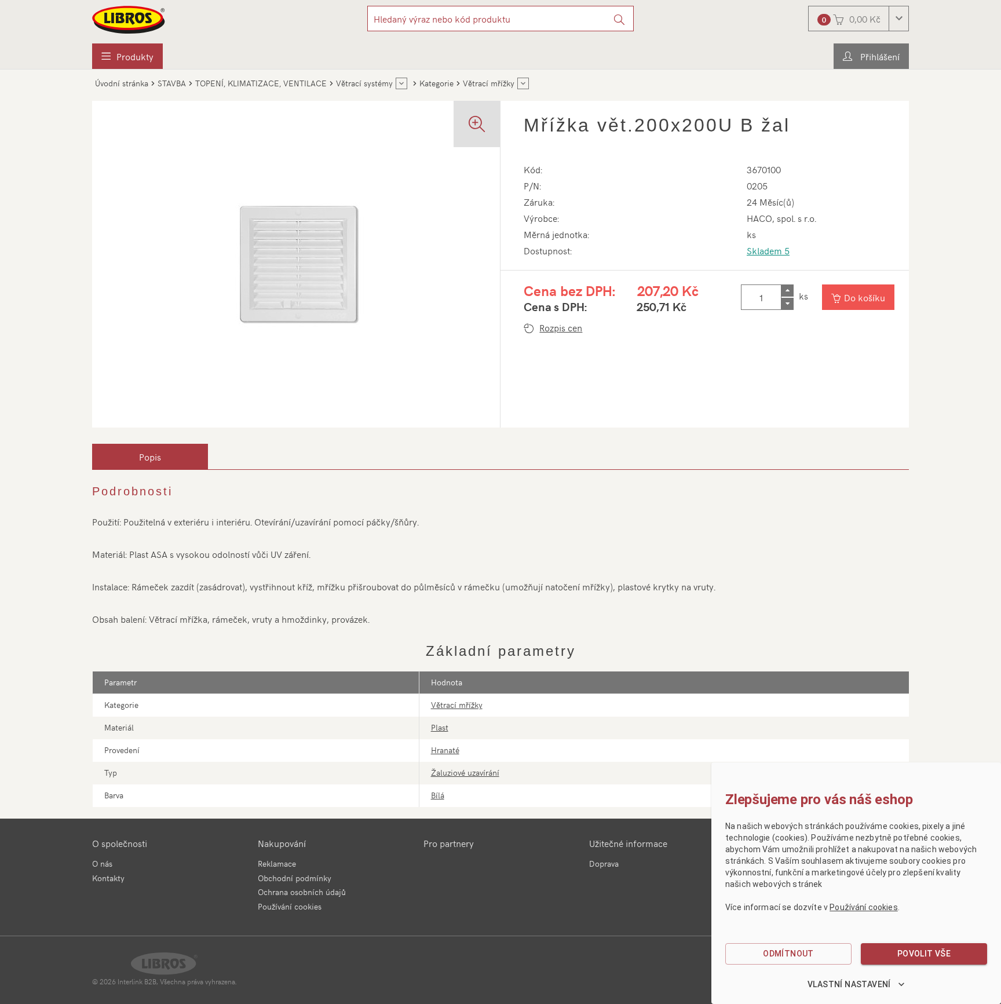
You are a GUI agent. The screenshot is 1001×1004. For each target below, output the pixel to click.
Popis (150, 456)
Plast (439, 727)
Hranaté (445, 749)
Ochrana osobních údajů (302, 891)
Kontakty (108, 877)
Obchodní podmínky (294, 877)
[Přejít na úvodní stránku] (129, 20)
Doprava (604, 863)
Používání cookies (290, 906)
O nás (102, 863)
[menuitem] (127, 56)
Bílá (437, 795)
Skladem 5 (768, 250)
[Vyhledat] (619, 18)
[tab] (150, 456)
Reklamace (277, 863)
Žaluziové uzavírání (465, 772)
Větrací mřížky (457, 704)
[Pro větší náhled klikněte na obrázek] (296, 264)
